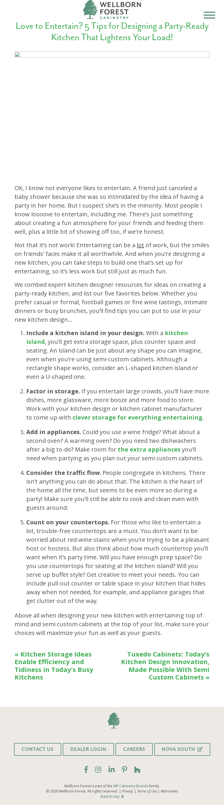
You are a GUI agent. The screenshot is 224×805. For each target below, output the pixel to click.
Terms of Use (147, 791)
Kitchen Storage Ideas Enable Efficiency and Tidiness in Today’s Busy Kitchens (54, 665)
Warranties (169, 791)
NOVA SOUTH (179, 749)
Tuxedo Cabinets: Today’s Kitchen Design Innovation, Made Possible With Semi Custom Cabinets (165, 665)
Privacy (127, 791)
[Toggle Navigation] (209, 16)
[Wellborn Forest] (112, 10)
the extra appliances (149, 449)
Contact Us (38, 749)
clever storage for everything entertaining (137, 417)
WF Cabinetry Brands (130, 785)
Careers (134, 749)
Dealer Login (88, 749)
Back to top (110, 796)
